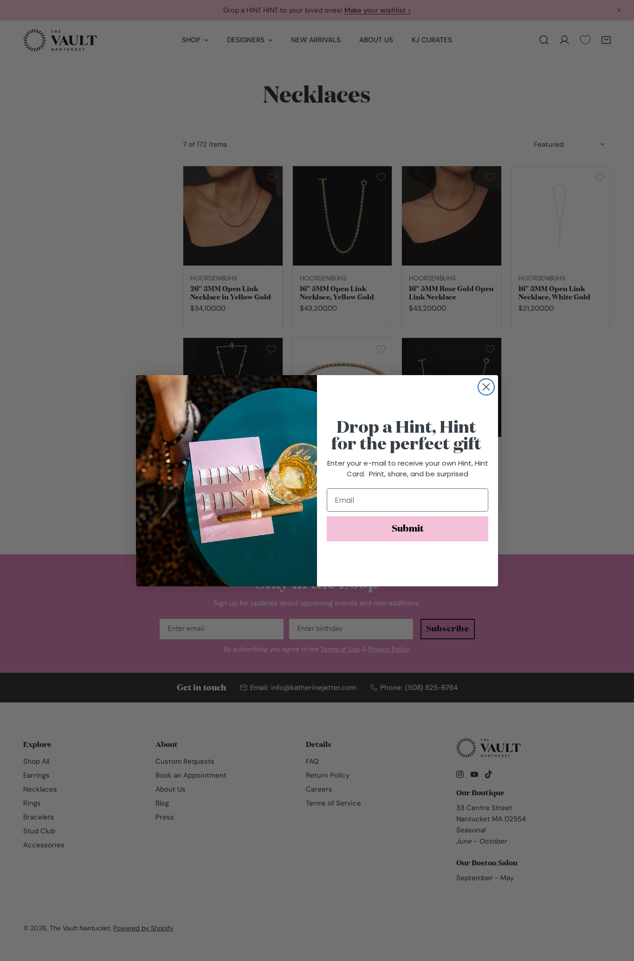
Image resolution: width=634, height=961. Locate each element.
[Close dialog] (486, 387)
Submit (408, 528)
